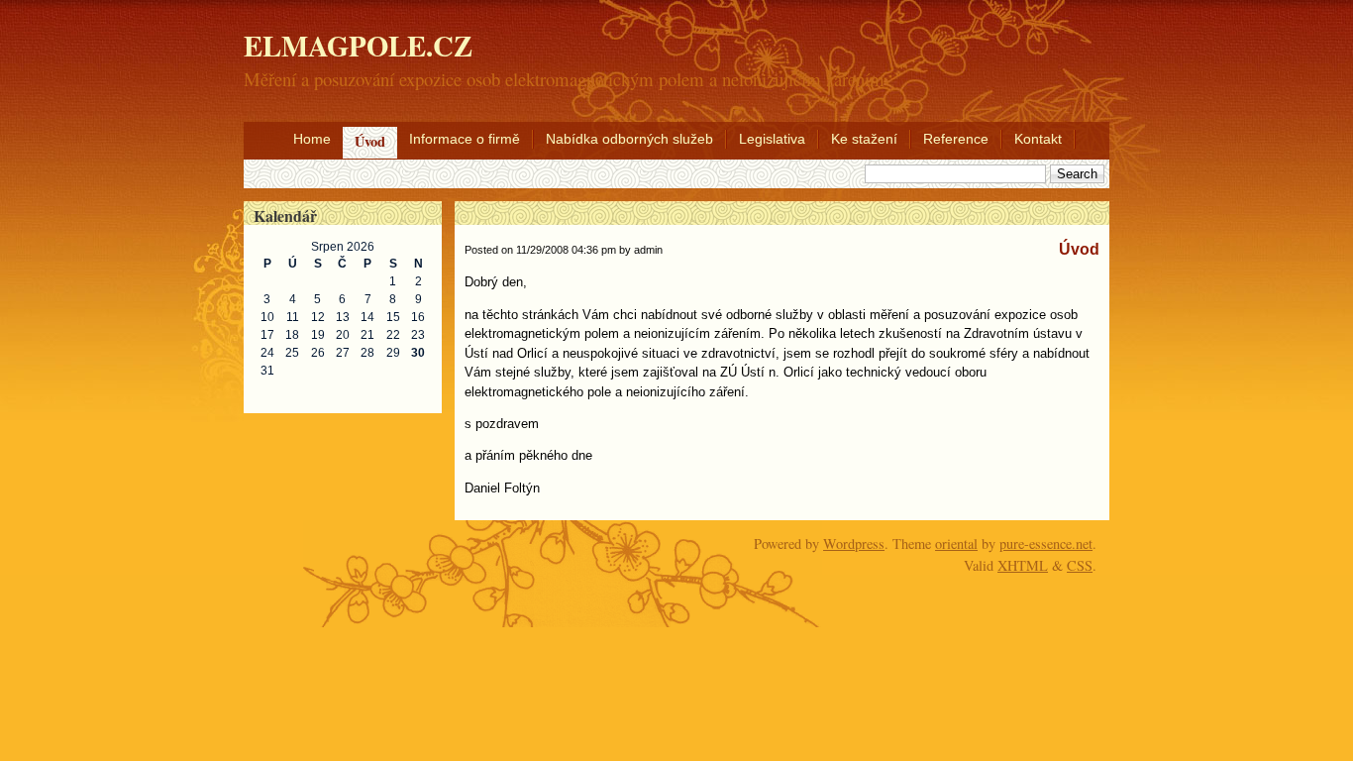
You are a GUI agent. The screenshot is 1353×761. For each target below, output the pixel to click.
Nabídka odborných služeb (629, 139)
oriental (956, 543)
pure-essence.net (1046, 543)
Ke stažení (864, 139)
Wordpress (854, 543)
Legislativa (772, 139)
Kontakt (1038, 139)
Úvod (370, 141)
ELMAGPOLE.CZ (358, 45)
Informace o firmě (464, 139)
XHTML (1022, 565)
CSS (1080, 565)
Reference (956, 139)
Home (312, 139)
